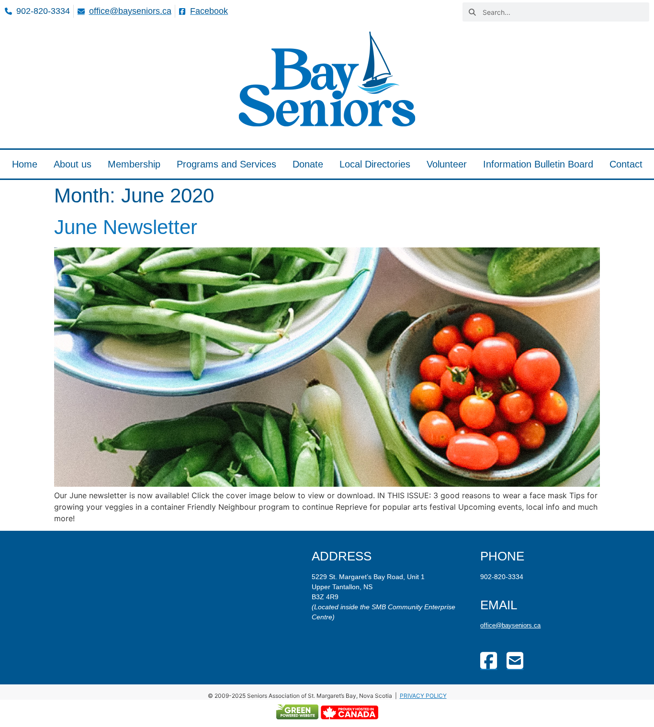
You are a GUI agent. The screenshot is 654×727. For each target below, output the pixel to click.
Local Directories (374, 164)
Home (24, 164)
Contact (626, 164)
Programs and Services (226, 164)
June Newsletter (125, 227)
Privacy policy (423, 695)
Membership (134, 164)
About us (72, 164)
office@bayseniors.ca (510, 625)
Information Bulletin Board (538, 164)
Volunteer (447, 164)
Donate (308, 164)
